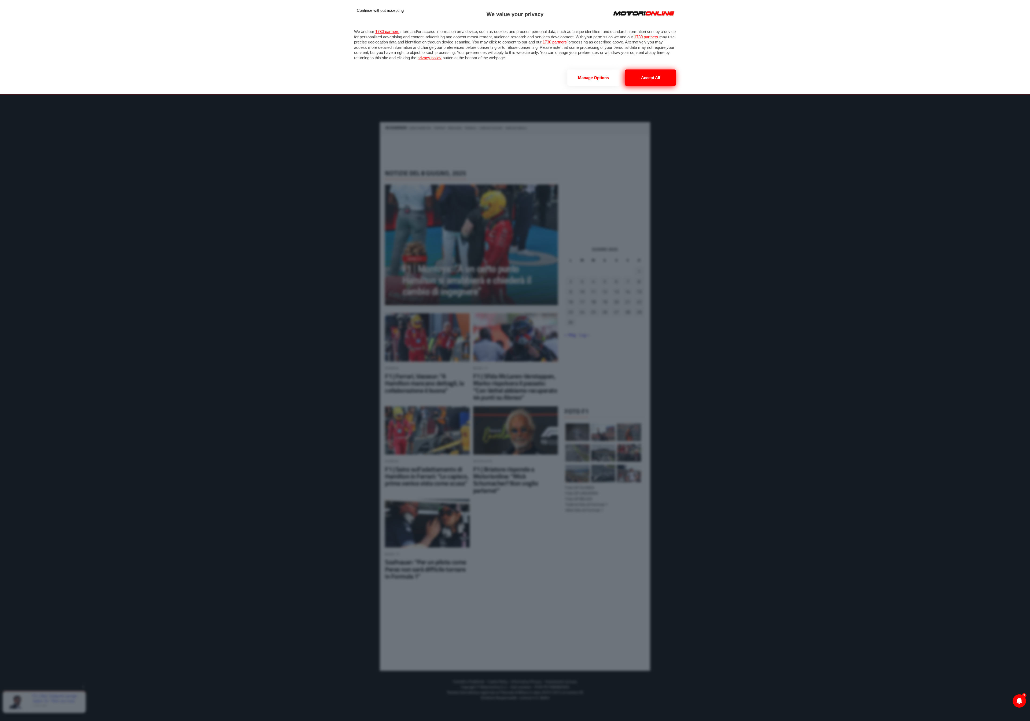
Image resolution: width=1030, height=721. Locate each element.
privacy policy (429, 58)
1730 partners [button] (387, 31)
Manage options (593, 77)
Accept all (650, 77)
